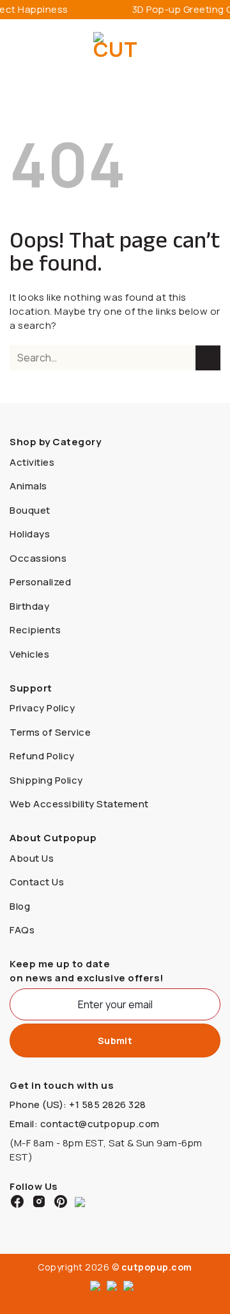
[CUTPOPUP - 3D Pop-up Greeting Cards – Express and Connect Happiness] (115, 48)
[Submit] (207, 357)
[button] (17, 47)
